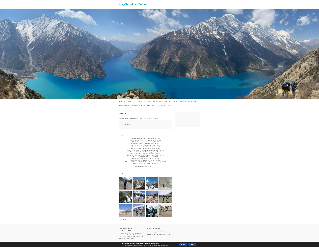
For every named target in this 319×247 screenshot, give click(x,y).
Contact (163, 106)
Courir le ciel (128, 101)
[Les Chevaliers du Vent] (159, 9)
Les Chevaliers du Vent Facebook (196, 5)
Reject (192, 244)
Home (120, 101)
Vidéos (148, 106)
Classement (126, 123)
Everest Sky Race (173, 101)
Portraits (142, 106)
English (170, 106)
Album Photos (126, 124)
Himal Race (147, 101)
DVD (153, 106)
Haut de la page (122, 219)
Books (158, 106)
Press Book (134, 106)
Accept (183, 244)
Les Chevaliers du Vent (133, 4)
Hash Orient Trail (124, 106)
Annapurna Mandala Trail (159, 101)
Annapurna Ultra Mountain (188, 101)
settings (166, 245)
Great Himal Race (138, 101)
